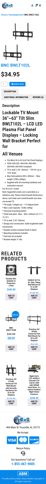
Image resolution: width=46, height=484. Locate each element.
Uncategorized (16, 14)
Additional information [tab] (16, 97)
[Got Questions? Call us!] (23, 453)
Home (4, 14)
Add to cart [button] (11, 296)
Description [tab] (10, 91)
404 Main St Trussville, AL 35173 (23, 427)
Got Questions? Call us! (23, 459)
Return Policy (23, 448)
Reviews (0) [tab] (38, 97)
